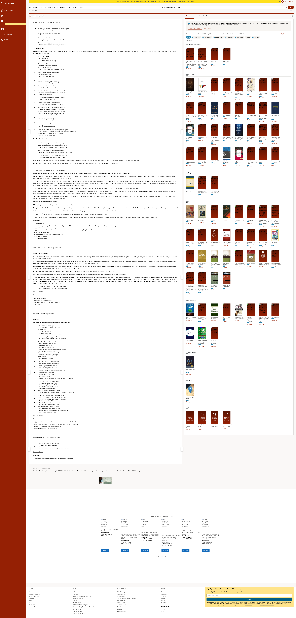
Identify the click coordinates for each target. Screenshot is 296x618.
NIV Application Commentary (251, 243)
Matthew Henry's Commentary (227, 243)
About (30, 592)
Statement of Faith (34, 596)
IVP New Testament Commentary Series (216, 244)
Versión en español (166, 610)
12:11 (36, 236)
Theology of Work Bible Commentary (240, 264)
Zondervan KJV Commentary (214, 286)
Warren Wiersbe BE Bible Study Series (264, 264)
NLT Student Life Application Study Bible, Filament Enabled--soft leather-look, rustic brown (150, 534)
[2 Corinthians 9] (182, 277)
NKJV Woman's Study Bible (238, 161)
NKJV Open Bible (275, 317)
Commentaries (192, 202)
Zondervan (120, 609)
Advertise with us (78, 598)
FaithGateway (121, 592)
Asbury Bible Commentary (201, 219)
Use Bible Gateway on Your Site (82, 596)
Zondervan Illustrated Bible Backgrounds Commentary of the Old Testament (203, 288)
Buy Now (105, 550)
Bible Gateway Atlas (190, 398)
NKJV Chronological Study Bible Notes (228, 138)
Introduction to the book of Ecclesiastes (191, 426)
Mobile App (32, 598)
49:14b (53, 428)
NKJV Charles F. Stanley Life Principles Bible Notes (215, 139)
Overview (191, 408)
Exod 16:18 (41, 304)
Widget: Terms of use (79, 613)
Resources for (216, 34)
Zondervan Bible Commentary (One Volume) (276, 265)
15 (56, 428)
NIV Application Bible (251, 92)
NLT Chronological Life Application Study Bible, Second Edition (191, 532)
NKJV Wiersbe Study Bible (226, 161)
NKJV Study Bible (215, 161)
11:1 (36, 226)
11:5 (36, 230)
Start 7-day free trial (195, 28)
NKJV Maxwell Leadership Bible (190, 161)
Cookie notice (77, 609)
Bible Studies (192, 352)
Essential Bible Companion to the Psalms (239, 220)
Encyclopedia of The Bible (190, 190)
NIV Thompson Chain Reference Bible (275, 117)
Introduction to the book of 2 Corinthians (203, 426)
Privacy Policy (248, 605)
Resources (189, 16)
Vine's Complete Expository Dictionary (202, 342)
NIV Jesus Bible (227, 115)
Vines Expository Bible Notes (227, 62)
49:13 (36, 426)
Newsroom (32, 605)
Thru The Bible (251, 263)
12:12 (36, 238)
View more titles (161, 556)
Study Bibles (192, 75)
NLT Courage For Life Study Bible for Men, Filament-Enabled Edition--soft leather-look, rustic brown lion (170, 538)
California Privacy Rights (80, 605)
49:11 (36, 424)
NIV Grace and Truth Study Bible (215, 116)
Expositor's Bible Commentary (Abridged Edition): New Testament (203, 63)
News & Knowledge (34, 594)
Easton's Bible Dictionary (214, 317)
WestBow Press (121, 607)
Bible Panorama (227, 219)
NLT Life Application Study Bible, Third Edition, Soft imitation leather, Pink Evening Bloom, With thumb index (130, 536)
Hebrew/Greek (198, 16)
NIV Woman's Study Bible (189, 138)
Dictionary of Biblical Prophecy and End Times (202, 318)
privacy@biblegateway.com (267, 605)
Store (30, 600)
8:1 (36, 298)
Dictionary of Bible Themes (191, 317)
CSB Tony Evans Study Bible (190, 92)
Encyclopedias (192, 173)
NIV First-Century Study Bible (202, 116)
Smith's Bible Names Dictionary (190, 341)
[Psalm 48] (29, 372)
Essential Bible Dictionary (226, 317)
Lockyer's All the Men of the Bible (239, 317)
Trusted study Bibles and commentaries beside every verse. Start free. (154, 1)
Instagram (164, 594)
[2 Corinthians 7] (29, 277)
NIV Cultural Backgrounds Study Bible (191, 117)
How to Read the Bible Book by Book (203, 243)
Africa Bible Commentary (189, 219)
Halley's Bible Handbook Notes (190, 243)
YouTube (163, 602)
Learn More (207, 28)
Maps (189, 380)
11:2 (36, 228)
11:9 (36, 232)
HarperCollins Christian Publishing (127, 598)
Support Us (32, 607)
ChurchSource (121, 596)
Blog (30, 602)
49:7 (36, 422)
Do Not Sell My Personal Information (84, 607)
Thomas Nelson (121, 605)
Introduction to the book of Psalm (215, 425)
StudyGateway (121, 594)
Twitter (163, 600)
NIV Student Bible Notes (251, 116)
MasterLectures (121, 611)
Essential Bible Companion (251, 219)
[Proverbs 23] (182, 449)
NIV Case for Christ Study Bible (276, 92)
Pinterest (163, 596)
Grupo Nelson (121, 600)
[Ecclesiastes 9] (29, 131)
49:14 (36, 428)
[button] (287, 1)
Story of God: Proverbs (226, 264)
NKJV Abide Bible (202, 137)
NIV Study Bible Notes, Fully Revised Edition (263, 117)
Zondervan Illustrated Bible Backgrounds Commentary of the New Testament (191, 288)
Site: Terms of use (78, 611)
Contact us (76, 600)
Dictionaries (192, 300)
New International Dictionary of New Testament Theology (264, 319)
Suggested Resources (194, 44)
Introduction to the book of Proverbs (228, 425)
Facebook (164, 592)
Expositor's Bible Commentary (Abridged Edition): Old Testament (191, 63)
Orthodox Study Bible (263, 161)
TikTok (163, 598)
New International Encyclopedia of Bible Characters (203, 191)
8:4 (36, 300)
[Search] (291, 7)
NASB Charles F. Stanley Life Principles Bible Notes (239, 94)
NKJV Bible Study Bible (190, 370)
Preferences (164, 612)
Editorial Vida (121, 602)
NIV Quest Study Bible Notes (239, 116)
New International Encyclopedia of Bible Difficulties (215, 191)
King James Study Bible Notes (227, 92)
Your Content (207, 16)
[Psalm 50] (182, 372)
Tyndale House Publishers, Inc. (110, 471)
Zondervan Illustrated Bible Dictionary (215, 342)
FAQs (74, 592)
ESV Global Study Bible (202, 92)
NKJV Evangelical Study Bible (251, 138)
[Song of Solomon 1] (182, 131)
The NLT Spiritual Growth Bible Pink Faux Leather (110, 530)
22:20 (36, 458)
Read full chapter (38, 291)
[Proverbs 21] (29, 449)
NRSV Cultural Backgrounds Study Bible (252, 162)
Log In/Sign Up (289, 1)
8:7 (36, 302)
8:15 (36, 304)
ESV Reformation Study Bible (215, 92)
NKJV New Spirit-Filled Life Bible (202, 161)
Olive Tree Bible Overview (202, 264)
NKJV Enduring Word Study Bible (239, 138)
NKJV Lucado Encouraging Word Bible (264, 139)
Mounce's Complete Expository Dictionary (249, 319)
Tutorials (75, 594)
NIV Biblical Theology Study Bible (263, 93)
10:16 (36, 224)
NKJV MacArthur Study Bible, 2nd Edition (275, 139)
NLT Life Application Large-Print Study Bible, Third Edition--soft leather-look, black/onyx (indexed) (211, 536)
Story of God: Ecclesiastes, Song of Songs (215, 265)
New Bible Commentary (214, 62)
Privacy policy (77, 602)
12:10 (36, 234)
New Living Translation (40, 468)
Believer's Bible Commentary (215, 219)
